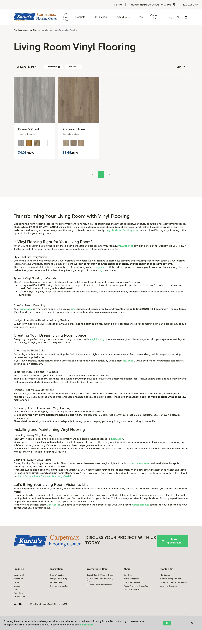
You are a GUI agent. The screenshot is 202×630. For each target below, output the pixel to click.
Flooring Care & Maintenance (99, 585)
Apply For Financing (168, 586)
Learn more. (87, 624)
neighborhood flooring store (122, 230)
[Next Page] (109, 174)
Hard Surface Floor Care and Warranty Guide (44, 476)
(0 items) (185, 17)
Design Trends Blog (58, 578)
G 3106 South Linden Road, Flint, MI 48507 (48, 604)
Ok (167, 623)
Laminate (17, 586)
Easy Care (72, 67)
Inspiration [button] (101, 16)
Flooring (36, 30)
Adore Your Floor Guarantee (136, 586)
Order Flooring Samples (170, 578)
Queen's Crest (28, 129)
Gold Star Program (132, 589)
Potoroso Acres (74, 129)
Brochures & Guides (58, 586)
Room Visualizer (57, 575)
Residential (52, 67)
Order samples (140, 504)
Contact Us (154, 17)
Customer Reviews (132, 582)
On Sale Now (65, 16)
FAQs (140, 16)
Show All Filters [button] (25, 66)
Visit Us (118, 4)
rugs (101, 270)
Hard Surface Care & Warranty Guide (100, 579)
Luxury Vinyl (19, 575)
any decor (128, 360)
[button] (170, 17)
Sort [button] (179, 66)
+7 (44, 143)
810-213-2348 (191, 4)
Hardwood (18, 578)
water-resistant (141, 463)
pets (72, 308)
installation (117, 438)
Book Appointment (174, 541)
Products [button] (80, 16)
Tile (15, 589)
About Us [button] (122, 16)
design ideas (100, 267)
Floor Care (18, 593)
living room (26, 308)
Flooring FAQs (56, 582)
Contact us (53, 504)
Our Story (128, 575)
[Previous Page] (92, 174)
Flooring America (21, 30)
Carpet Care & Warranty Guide (100, 575)
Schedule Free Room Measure (173, 582)
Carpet (16, 582)
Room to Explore (131, 578)
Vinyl (47, 30)
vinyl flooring (125, 245)
